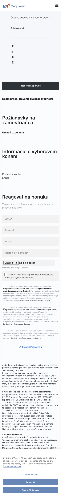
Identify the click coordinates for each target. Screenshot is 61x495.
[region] (30, 472)
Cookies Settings (30, 474)
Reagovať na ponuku (30, 85)
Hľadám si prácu (40, 17)
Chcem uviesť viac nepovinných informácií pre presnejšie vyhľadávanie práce (28, 276)
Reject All (30, 482)
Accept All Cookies (30, 490)
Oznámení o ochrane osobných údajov (35, 300)
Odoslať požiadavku (32, 347)
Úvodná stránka (19, 17)
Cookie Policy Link (12, 466)
